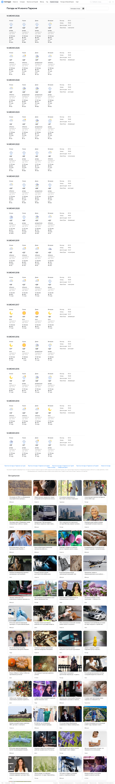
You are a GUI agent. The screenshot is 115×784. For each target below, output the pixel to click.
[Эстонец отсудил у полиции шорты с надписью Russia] (70, 768)
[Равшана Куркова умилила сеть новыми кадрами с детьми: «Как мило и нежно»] (20, 768)
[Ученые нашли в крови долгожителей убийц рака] (45, 567)
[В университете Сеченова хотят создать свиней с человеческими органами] (95, 542)
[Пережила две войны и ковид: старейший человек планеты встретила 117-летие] (95, 517)
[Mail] (2, 2)
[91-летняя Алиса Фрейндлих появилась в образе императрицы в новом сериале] (70, 718)
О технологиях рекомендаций (81, 783)
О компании (7, 783)
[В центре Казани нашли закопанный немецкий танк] (70, 567)
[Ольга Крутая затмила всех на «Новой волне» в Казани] (70, 592)
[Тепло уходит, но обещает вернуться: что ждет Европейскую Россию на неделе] (45, 768)
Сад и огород (51, 467)
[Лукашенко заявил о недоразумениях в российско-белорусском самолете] (95, 567)
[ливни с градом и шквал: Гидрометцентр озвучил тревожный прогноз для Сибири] (95, 642)
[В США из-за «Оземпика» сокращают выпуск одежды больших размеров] (45, 718)
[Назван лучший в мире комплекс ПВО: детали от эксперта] (20, 718)
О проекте (55, 783)
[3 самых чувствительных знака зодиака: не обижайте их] (95, 693)
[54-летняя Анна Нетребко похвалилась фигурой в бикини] (20, 642)
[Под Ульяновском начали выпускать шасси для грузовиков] (70, 642)
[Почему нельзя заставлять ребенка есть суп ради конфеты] (45, 617)
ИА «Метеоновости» (109, 783)
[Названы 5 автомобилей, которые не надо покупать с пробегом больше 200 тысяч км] (95, 617)
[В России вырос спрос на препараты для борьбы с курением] (20, 542)
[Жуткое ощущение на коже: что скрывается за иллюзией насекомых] (95, 743)
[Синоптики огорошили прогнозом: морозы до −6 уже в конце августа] (70, 667)
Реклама (13, 783)
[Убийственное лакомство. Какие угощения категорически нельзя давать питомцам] (45, 492)
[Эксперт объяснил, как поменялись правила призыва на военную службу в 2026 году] (20, 592)
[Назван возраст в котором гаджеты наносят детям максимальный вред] (95, 768)
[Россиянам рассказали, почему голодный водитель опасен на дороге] (95, 667)
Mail (2, 783)
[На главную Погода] (7, 2)
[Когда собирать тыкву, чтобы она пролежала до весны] (20, 667)
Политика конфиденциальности (66, 783)
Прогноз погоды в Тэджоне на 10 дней (87, 466)
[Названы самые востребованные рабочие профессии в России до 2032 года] (45, 743)
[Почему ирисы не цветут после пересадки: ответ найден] (70, 743)
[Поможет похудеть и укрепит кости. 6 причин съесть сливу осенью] (70, 542)
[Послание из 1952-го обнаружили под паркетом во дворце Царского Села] (20, 492)
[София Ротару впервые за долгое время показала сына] (45, 693)
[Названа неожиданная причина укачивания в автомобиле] (20, 567)
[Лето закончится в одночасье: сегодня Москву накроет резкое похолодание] (70, 517)
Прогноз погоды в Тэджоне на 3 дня (15, 466)
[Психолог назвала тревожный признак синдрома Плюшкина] (45, 642)
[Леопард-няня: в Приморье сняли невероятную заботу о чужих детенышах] (20, 517)
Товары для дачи (62, 467)
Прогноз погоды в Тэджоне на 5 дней (39, 466)
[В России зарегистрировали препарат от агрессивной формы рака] (20, 617)
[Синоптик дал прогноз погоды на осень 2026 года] (95, 492)
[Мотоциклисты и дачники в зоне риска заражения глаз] (45, 592)
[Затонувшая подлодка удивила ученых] (45, 667)
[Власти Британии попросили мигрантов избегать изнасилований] (45, 542)
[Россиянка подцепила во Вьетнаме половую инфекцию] (70, 492)
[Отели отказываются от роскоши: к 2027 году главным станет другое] (95, 718)
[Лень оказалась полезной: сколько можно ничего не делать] (70, 617)
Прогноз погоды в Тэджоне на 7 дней (63, 466)
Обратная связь (93, 783)
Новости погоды (105, 466)
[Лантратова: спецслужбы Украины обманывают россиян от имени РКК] (70, 693)
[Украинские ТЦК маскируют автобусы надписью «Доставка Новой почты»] (45, 517)
